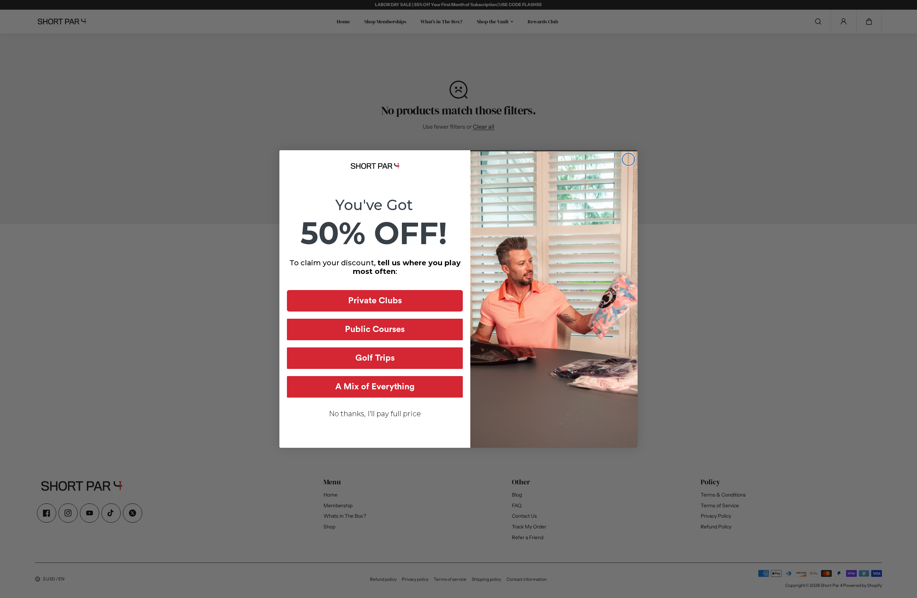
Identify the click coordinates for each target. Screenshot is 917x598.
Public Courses (375, 329)
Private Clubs (375, 300)
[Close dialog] (628, 159)
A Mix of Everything (374, 387)
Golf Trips (375, 358)
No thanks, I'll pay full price (375, 413)
